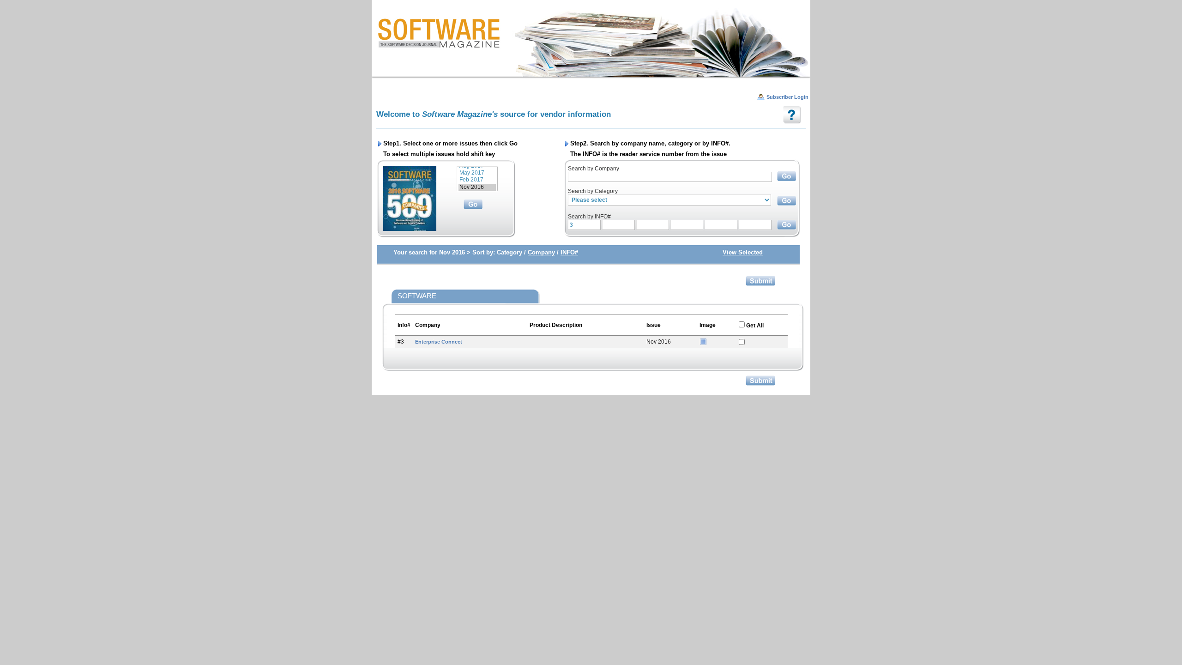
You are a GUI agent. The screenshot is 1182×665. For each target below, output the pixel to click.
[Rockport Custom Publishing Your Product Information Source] (591, 42)
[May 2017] (477, 172)
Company (541, 252)
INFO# (569, 252)
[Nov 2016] (477, 187)
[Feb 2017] (477, 179)
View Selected (743, 252)
